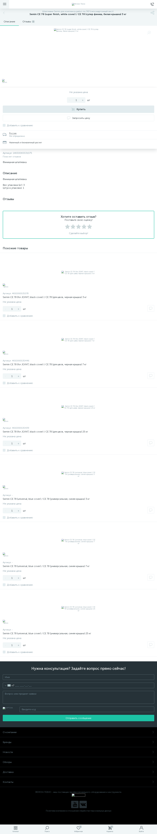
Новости (8, 752)
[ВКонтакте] (83, 804)
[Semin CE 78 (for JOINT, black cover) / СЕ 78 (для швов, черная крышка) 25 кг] (78, 407)
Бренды (7, 742)
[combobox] (8, 685)
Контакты (8, 782)
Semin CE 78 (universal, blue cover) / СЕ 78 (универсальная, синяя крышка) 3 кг (46, 498)
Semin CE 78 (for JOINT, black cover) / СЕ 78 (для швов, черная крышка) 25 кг (45, 431)
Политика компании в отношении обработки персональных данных (78, 811)
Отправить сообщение (78, 718)
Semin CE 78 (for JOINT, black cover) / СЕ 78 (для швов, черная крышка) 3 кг (45, 297)
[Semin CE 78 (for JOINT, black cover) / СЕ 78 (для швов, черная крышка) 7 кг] (78, 340)
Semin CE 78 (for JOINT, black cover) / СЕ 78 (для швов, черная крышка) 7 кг (44, 364)
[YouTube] (74, 804)
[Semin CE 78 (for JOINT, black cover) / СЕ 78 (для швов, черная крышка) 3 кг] (78, 273)
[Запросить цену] (150, 308)
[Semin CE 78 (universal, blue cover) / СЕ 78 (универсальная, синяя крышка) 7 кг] (78, 542)
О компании (10, 732)
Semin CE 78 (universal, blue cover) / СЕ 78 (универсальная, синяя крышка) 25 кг (47, 633)
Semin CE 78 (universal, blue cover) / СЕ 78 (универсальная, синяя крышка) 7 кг (46, 566)
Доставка (8, 772)
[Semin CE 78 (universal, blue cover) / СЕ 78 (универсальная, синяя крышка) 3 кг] (78, 474)
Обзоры (7, 762)
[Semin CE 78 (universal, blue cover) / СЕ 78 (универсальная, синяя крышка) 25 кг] (78, 609)
